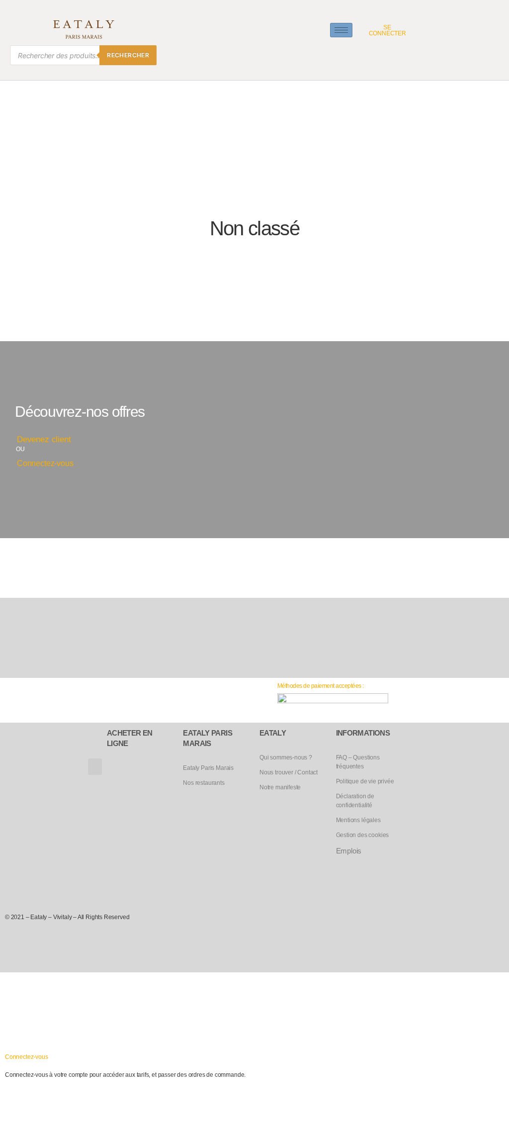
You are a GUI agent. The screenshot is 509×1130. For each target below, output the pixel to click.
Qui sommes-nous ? (285, 757)
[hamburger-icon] (341, 30)
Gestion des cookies (362, 835)
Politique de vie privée (365, 781)
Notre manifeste (280, 787)
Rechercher (128, 55)
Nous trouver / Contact (288, 772)
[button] (95, 766)
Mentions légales (358, 820)
